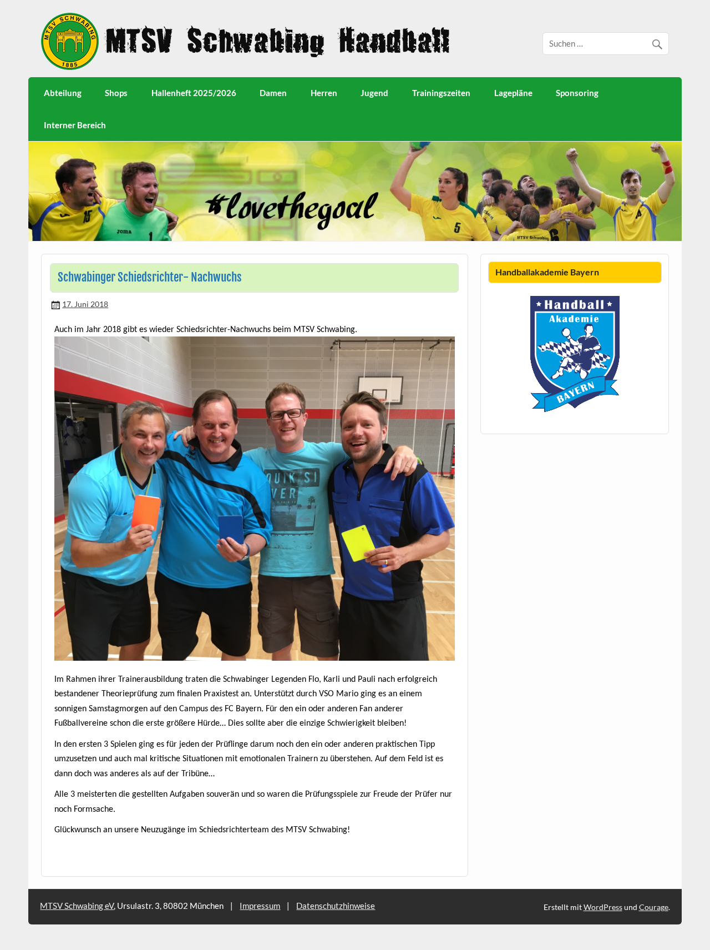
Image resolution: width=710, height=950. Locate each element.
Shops (116, 93)
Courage (653, 907)
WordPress (603, 907)
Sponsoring (577, 93)
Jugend (374, 93)
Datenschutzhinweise (335, 906)
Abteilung (63, 93)
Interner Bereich (75, 125)
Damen (273, 93)
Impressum (260, 906)
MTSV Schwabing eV (77, 906)
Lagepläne (513, 93)
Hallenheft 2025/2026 (193, 93)
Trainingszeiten (441, 93)
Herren (324, 93)
